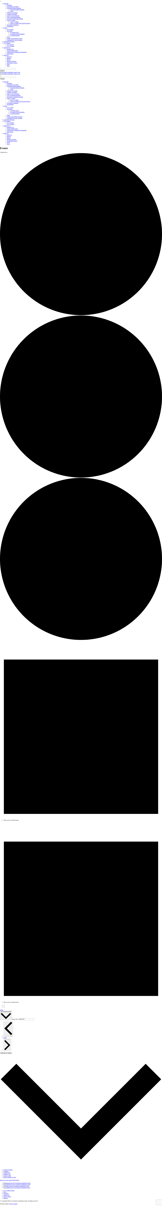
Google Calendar (7, 1169)
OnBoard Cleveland (12, 12)
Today (1, 1010)
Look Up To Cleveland (13, 15)
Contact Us (6, 1195)
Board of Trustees (11, 61)
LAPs (11, 11)
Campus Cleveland (12, 14)
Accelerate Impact (15, 35)
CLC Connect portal (8, 1190)
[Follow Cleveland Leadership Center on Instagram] (16, 1183)
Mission (9, 58)
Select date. (15, 1019)
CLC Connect (10, 46)
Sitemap (5, 1198)
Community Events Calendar (14, 40)
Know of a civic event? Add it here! (9, 1180)
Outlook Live (7, 1174)
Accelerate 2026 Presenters (17, 34)
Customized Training (9, 41)
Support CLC (7, 47)
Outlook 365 (6, 1173)
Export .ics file (7, 1176)
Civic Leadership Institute (13, 17)
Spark (8, 37)
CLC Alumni (6, 43)
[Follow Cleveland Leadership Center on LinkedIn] (16, 1187)
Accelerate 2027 (14, 32)
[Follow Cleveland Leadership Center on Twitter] (16, 1186)
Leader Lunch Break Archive (14, 38)
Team (8, 64)
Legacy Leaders (11, 20)
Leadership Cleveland (12, 6)
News (8, 66)
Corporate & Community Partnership (16, 52)
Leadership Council (12, 63)
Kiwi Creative (14, 1204)
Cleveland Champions (13, 25)
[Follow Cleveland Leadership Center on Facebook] (16, 1184)
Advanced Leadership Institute (15, 18)
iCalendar (6, 1171)
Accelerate (9, 31)
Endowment (10, 53)
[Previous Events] (4, 1005)
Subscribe (6, 1193)
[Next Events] (4, 1007)
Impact (8, 60)
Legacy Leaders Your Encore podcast (20, 23)
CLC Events (10, 29)
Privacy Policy (7, 1196)
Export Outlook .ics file (9, 1177)
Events (5, 28)
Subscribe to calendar (6, 1053)
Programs (5, 3)
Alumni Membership (12, 50)
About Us (6, 55)
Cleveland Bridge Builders (14, 8)
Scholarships (10, 26)
